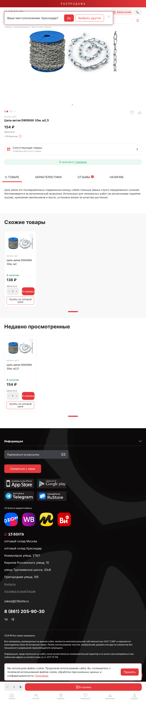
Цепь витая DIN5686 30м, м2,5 (19, 366)
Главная (8, 27)
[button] (36, 696)
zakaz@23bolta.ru (16, 601)
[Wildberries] (29, 519)
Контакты (10, 584)
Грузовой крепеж (21, 27)
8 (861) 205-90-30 (24, 611)
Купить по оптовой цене (20, 300)
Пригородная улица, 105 (21, 577)
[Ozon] (11, 519)
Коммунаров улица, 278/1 (22, 555)
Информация (13, 441)
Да (69, 18)
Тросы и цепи (37, 27)
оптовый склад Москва (20, 541)
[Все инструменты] (64, 519)
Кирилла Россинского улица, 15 (26, 562)
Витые (48, 27)
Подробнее (41, 675)
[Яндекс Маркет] (46, 519)
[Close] (109, 16)
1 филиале (80, 161)
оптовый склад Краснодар (23, 548)
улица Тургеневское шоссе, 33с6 (27, 570)
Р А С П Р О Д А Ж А (73, 3)
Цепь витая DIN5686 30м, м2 (19, 262)
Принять (130, 672)
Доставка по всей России (19, 591)
